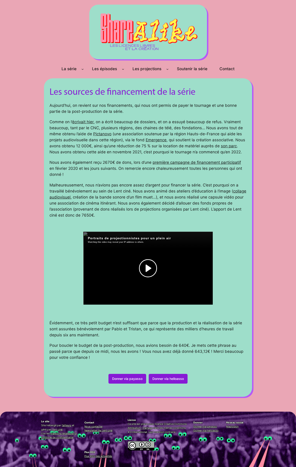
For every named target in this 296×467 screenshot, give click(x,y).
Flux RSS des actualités (98, 456)
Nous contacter (93, 426)
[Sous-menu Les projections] (167, 69)
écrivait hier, (83, 122)
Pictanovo (102, 134)
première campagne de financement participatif (197, 162)
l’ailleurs (66, 425)
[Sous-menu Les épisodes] (123, 69)
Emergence (156, 140)
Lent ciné (57, 429)
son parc (229, 146)
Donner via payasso (127, 379)
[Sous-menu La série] (82, 69)
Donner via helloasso (168, 379)
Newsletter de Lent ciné (98, 430)
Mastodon (232, 426)
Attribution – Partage (140, 427)
